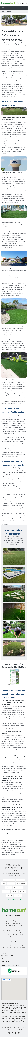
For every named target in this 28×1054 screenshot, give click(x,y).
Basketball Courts (20, 923)
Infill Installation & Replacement (8, 936)
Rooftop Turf (20, 921)
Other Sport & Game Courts (9, 927)
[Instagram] (9, 1032)
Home (2, 11)
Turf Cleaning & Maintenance (18, 932)
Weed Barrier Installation (9, 938)
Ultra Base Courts (18, 929)
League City (6, 891)
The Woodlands (9, 880)
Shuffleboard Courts (18, 925)
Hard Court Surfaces (20, 927)
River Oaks (10, 944)
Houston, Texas (5, 1005)
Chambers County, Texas (18, 1021)
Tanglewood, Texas (10, 1007)
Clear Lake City (21, 883)
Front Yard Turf (21, 920)
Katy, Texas (14, 1010)
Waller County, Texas (6, 1021)
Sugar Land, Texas (5, 1010)
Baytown (18, 895)
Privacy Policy (9, 1029)
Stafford (22, 891)
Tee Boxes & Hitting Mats (20, 930)
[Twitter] (12, 1032)
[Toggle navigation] (3, 8)
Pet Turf (15, 918)
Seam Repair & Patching (21, 936)
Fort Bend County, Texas (18, 1016)
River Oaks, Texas (14, 1005)
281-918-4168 (9, 956)
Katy (4, 883)
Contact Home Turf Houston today (11, 513)
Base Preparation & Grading (9, 934)
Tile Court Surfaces (10, 929)
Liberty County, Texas (20, 1020)
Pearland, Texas (17, 1012)
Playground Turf (22, 918)
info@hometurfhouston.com (8, 959)
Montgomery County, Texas (8, 1018)
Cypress (8, 887)
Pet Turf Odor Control (19, 938)
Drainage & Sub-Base (20, 934)
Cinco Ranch (15, 947)
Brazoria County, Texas (21, 1018)
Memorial (16, 944)
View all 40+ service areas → (14, 899)
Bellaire (15, 945)
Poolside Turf (7, 921)
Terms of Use (18, 1029)
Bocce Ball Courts (7, 932)
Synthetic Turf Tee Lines (8, 930)
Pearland (11, 883)
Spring (14, 891)
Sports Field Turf (6, 920)
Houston (5, 944)
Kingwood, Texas (12, 1013)
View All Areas (22, 947)
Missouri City (18, 887)
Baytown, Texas (20, 1013)
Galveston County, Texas (8, 1020)
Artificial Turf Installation (8, 918)
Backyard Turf (14, 920)
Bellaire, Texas (8, 1009)
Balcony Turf (14, 921)
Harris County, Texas (6, 1016)
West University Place (7, 945)
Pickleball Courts (9, 925)
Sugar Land (20, 880)
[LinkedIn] (15, 1032)
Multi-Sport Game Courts (10, 923)
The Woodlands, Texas (18, 1009)
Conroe (10, 895)
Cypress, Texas (8, 1012)
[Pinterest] (18, 1032)
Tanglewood (21, 944)
